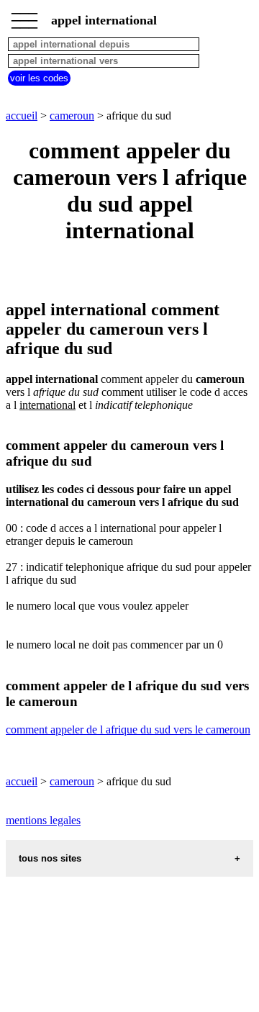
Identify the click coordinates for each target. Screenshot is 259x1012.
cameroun (72, 115)
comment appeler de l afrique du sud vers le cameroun (128, 729)
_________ (24, 16)
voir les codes (39, 78)
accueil (21, 115)
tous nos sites (50, 858)
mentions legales (43, 820)
